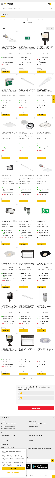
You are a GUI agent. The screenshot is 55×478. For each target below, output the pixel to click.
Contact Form (4, 440)
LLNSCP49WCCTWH (6, 262)
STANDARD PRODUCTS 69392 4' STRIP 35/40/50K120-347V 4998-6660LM (44, 92)
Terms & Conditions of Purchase (37, 423)
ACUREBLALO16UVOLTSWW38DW (45, 132)
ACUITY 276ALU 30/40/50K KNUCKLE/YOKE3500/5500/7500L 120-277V (9, 351)
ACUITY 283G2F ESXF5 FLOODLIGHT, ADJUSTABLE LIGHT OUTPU (45, 48)
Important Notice (33, 426)
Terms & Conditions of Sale (8, 423)
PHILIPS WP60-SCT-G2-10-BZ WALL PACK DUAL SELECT (9, 177)
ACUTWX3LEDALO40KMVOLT (26, 348)
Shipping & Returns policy (8, 426)
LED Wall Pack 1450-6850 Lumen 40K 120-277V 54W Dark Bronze (26, 264)
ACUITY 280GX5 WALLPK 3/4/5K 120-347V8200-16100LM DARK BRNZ (10, 221)
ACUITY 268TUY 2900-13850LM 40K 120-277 (27, 350)
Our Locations (5, 438)
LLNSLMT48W (22, 132)
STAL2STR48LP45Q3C (42, 89)
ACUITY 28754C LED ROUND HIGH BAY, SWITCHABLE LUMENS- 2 (44, 134)
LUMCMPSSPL (22, 46)
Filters (13, 19)
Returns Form (32, 438)
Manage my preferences (13, 472)
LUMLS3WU (39, 219)
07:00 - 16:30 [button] (22, 4)
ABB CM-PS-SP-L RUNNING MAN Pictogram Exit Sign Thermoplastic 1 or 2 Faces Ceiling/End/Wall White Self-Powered (27, 49)
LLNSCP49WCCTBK (41, 262)
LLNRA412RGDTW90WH (42, 348)
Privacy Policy (32, 421)
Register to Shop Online (35, 435)
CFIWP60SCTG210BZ (6, 175)
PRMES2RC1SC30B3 (6, 89)
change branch (31, 3)
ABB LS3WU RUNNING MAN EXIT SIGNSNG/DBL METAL (44, 221)
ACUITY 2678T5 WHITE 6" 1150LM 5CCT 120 (44, 177)
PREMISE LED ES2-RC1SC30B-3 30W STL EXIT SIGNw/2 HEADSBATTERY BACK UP (9, 92)
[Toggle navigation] (2, 4)
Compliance (4, 421)
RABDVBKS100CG (23, 219)
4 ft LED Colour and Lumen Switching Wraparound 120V (26, 307)
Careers (31, 440)
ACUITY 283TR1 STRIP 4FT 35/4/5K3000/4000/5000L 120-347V (26, 92)
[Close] (24, 451)
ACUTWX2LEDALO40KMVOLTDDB (27, 262)
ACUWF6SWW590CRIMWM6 (43, 175)
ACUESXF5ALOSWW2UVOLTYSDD (45, 46)
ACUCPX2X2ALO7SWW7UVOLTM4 (9, 132)
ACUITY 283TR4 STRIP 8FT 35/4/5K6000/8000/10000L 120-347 (26, 178)
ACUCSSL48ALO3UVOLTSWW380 (27, 89)
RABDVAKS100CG (41, 305)
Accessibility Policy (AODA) (8, 428)
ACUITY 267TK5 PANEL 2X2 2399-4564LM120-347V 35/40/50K (9, 134)
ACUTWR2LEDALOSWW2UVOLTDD (9, 219)
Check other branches (8, 62)
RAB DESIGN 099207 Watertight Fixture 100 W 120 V (44, 307)
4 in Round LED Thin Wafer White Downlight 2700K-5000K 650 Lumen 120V (9, 48)
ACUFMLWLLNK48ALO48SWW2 (26, 305)
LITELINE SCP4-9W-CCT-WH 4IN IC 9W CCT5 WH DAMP (9, 264)
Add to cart (6, 71)
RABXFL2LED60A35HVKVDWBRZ (9, 305)
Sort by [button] (40, 19)
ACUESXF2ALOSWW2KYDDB (8, 348)
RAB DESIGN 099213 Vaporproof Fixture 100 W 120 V (26, 221)
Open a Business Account (8, 435)
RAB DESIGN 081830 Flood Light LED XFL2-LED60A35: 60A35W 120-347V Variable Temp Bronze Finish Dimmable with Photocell (10, 308)
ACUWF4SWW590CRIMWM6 (8, 46)
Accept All (13, 468)
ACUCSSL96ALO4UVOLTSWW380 (27, 175)
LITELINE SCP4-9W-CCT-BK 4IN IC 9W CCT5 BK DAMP (44, 264)
